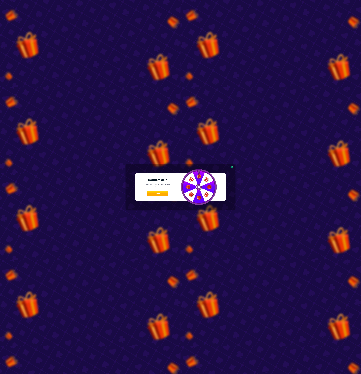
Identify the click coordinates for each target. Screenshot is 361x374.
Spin (157, 193)
